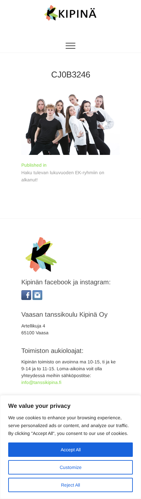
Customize (71, 467)
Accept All (71, 449)
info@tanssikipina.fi (41, 382)
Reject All (70, 485)
